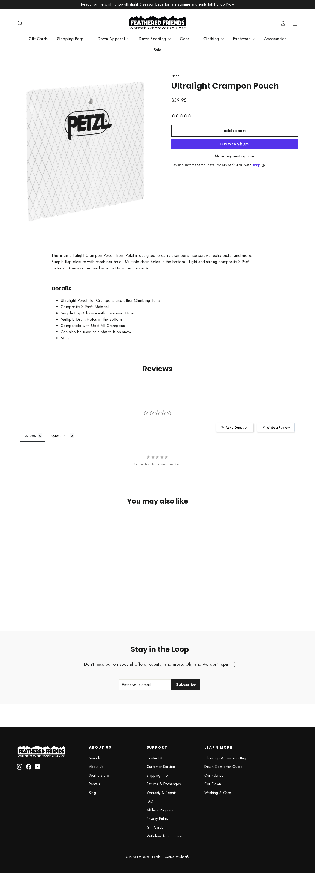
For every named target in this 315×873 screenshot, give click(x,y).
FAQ (150, 801)
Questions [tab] (59, 435)
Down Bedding (153, 39)
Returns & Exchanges (164, 784)
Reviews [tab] (29, 435)
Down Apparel (112, 39)
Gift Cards (38, 39)
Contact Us (155, 758)
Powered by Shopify (176, 857)
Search (94, 758)
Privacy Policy (158, 818)
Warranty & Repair (161, 792)
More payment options (235, 156)
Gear (185, 39)
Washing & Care (217, 792)
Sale (158, 50)
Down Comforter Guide (223, 766)
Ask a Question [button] (237, 427)
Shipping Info (157, 775)
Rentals (94, 784)
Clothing (211, 39)
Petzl (176, 76)
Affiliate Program (160, 810)
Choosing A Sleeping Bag (225, 758)
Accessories (275, 39)
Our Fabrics (213, 775)
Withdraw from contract (165, 836)
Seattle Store (99, 775)
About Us (96, 766)
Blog (92, 792)
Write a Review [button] (278, 427)
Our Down (212, 784)
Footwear (242, 39)
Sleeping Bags (71, 39)
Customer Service (161, 766)
